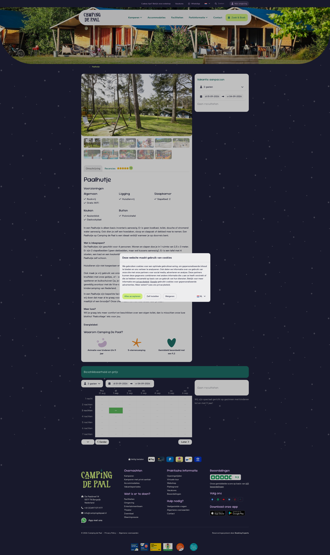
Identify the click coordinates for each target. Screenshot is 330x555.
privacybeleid (142, 281)
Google (153, 281)
